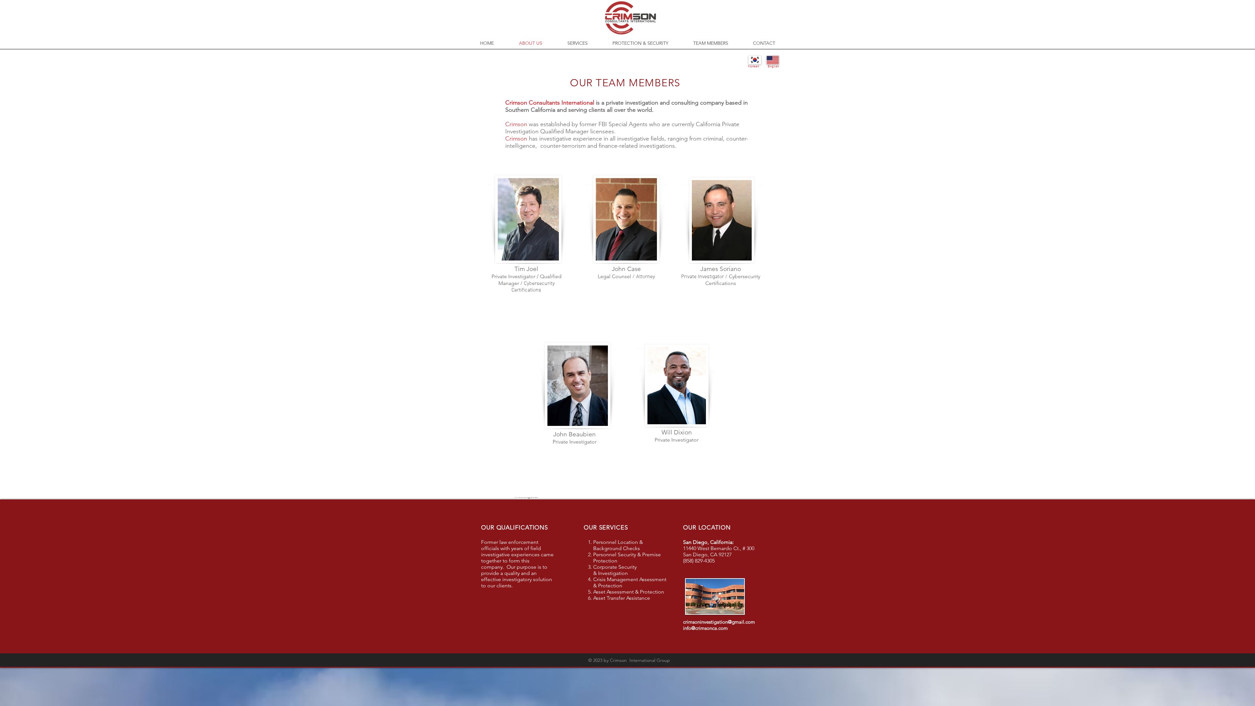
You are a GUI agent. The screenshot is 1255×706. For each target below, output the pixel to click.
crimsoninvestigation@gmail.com (719, 622)
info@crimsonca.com (705, 628)
